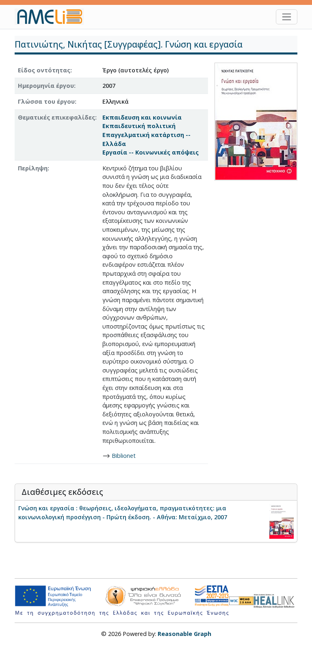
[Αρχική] (52, 17)
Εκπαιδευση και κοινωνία (142, 117)
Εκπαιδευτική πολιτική (139, 126)
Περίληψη (33, 168)
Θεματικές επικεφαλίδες (56, 117)
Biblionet (124, 455)
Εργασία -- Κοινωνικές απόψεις (150, 152)
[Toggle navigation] (286, 16)
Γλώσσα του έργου (46, 101)
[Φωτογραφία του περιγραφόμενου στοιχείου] (255, 121)
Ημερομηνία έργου (46, 85)
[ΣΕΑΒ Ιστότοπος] (275, 600)
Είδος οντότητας (44, 70)
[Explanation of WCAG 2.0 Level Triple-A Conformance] (241, 600)
